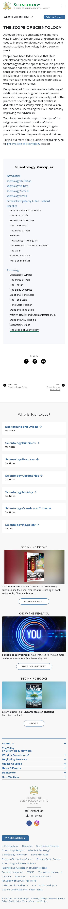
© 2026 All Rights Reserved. (30, 898)
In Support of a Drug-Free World (19, 881)
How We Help (10, 777)
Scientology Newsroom (14, 854)
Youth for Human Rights (44, 885)
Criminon (7, 876)
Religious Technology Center (17, 859)
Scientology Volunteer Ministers (19, 863)
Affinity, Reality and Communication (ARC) (33, 314)
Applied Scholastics (40, 876)
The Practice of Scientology (23, 144)
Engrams (15, 235)
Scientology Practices (53, 388)
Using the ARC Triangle (23, 319)
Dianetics (12, 205)
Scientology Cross (17, 195)
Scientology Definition (19, 180)
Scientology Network (47, 846)
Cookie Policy (15, 901)
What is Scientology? (16, 16)
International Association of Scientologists (24, 868)
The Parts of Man (20, 230)
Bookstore (9, 772)
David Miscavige (40, 854)
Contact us (35, 811)
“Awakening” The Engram (24, 240)
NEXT (58, 384)
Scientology (13, 270)
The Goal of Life (19, 215)
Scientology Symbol (18, 191)
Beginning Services (14, 759)
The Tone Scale (18, 299)
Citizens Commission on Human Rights (22, 889)
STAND (30, 872)
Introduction (13, 175)
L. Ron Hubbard (10, 846)
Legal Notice (41, 901)
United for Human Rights (15, 885)
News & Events (11, 768)
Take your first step (54, 17)
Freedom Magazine (12, 872)
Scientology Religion (13, 850)
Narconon (20, 876)
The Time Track (19, 225)
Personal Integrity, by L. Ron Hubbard (28, 201)
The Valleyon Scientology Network (17, 749)
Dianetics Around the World (25, 210)
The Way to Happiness (50, 872)
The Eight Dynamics (21, 289)
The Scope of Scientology (24, 329)
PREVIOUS (12, 384)
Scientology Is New (17, 185)
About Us (8, 743)
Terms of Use (28, 901)
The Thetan (16, 284)
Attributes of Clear (20, 255)
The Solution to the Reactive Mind (29, 245)
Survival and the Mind (22, 220)
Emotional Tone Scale (22, 294)
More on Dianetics (20, 260)
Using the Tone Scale (22, 309)
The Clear (15, 250)
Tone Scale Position (21, 304)
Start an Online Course (48, 859)
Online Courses (12, 763)
